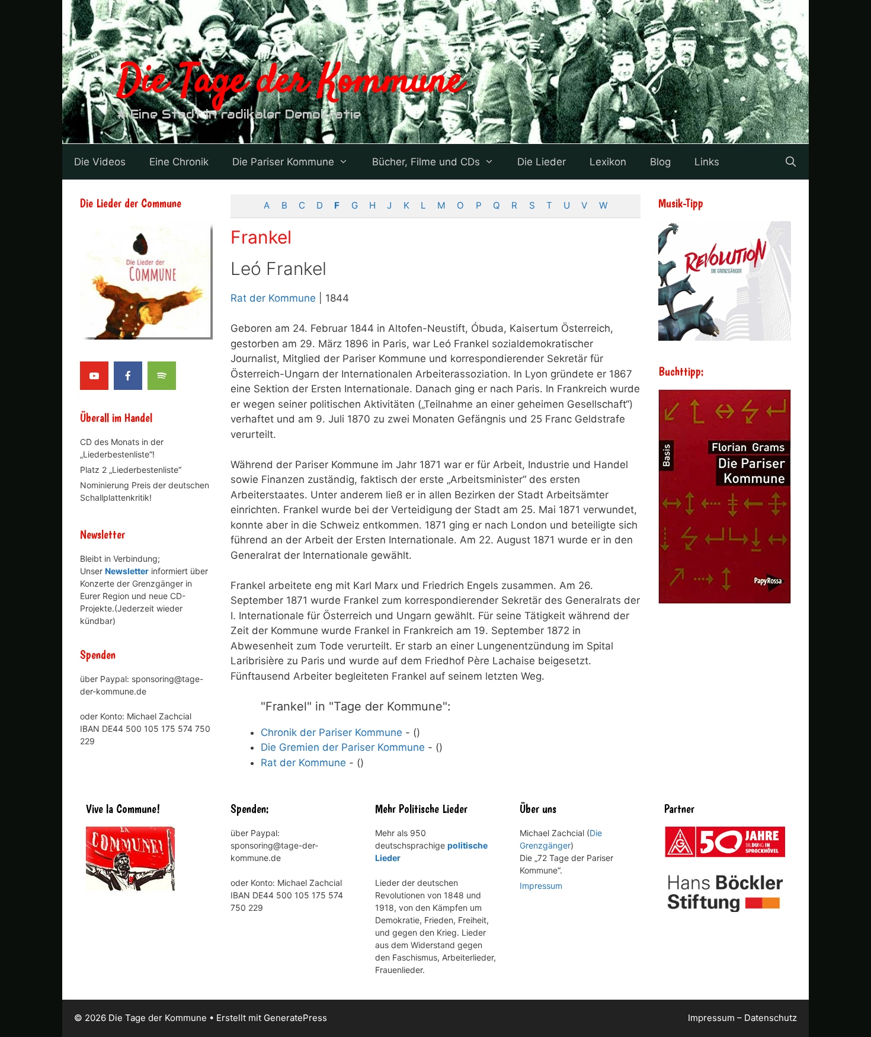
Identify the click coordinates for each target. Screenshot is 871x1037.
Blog (660, 162)
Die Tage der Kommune (290, 81)
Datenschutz (770, 1017)
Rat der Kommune (273, 298)
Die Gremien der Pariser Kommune (343, 747)
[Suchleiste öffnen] (790, 162)
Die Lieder (541, 162)
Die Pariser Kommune (283, 162)
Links (706, 162)
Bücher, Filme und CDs (426, 162)
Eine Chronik (179, 162)
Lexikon (608, 162)
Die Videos (100, 162)
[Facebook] (128, 375)
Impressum (541, 886)
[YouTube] (94, 375)
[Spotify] (162, 375)
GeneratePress (295, 1017)
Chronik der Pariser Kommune (331, 732)
